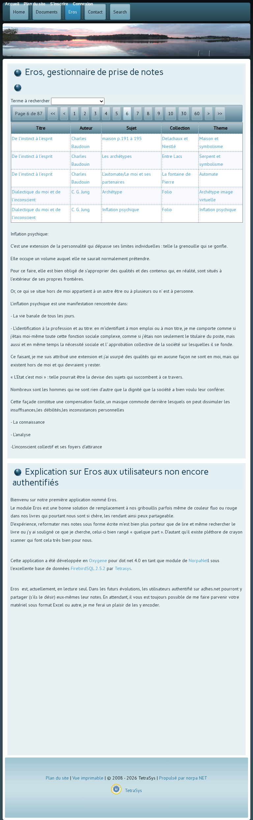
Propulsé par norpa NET (183, 778)
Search (120, 12)
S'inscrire (59, 4)
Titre (40, 128)
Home (19, 12)
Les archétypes (117, 156)
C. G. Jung (80, 192)
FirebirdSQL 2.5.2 (88, 568)
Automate (208, 174)
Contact (95, 12)
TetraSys (133, 790)
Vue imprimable (87, 778)
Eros (73, 12)
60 (197, 113)
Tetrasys (123, 568)
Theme (220, 128)
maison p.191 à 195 (122, 138)
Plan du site (57, 778)
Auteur (86, 128)
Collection (180, 128)
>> (220, 113)
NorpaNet (198, 560)
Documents (47, 12)
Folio (167, 192)
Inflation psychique (120, 209)
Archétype (112, 192)
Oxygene (98, 560)
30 (183, 113)
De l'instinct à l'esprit (32, 138)
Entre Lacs (172, 156)
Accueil (12, 4)
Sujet (131, 128)
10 (170, 113)
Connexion (83, 4)
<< (52, 113)
